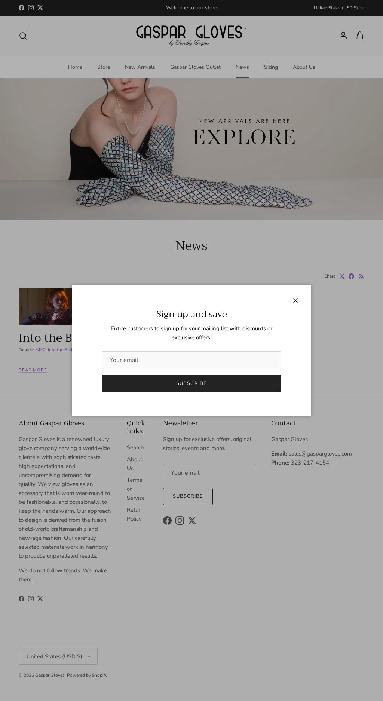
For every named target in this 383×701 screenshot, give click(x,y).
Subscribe (191, 383)
